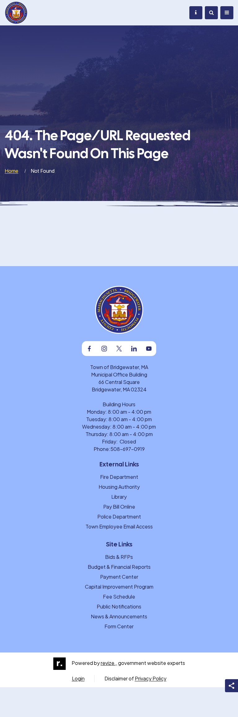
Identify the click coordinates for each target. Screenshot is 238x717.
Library (119, 496)
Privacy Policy (150, 678)
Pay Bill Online (119, 506)
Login (78, 678)
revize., (109, 663)
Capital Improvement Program (119, 586)
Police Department (119, 516)
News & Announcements (119, 616)
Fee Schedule (119, 596)
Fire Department (119, 477)
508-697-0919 (127, 449)
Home (11, 171)
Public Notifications (119, 606)
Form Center (119, 626)
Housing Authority (119, 486)
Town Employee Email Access (119, 526)
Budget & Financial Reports (119, 566)
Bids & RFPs (119, 557)
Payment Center (119, 576)
